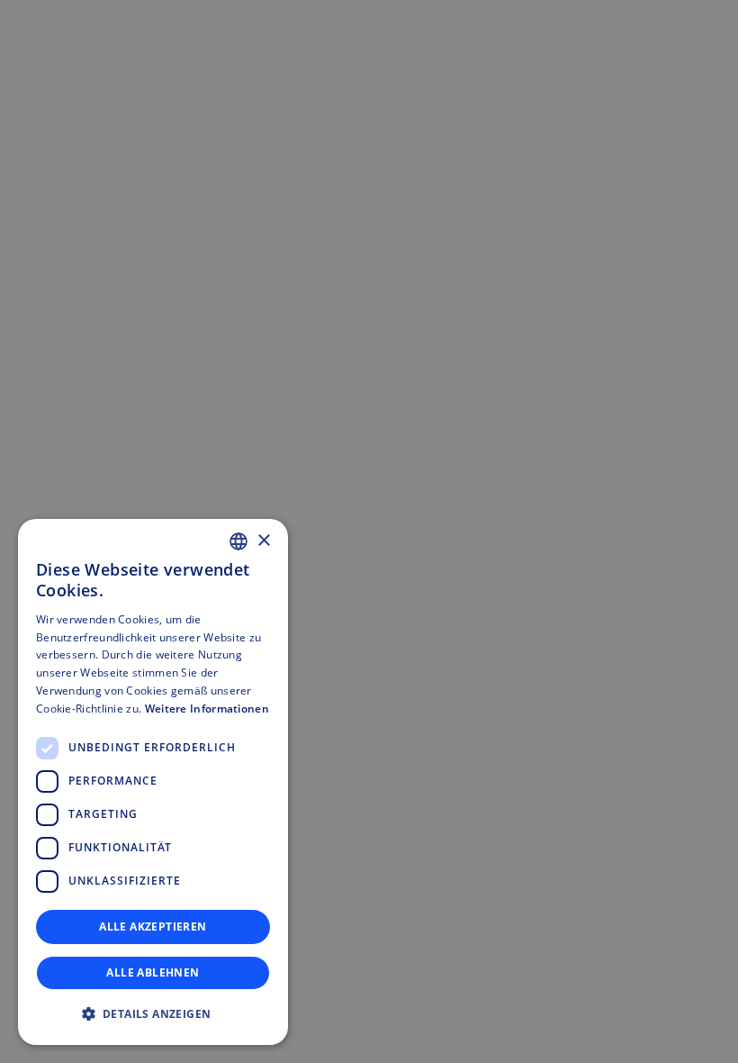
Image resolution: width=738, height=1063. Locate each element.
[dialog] (153, 782)
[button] (153, 1014)
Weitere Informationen (207, 708)
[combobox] (239, 541)
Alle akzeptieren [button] (152, 926)
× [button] (263, 541)
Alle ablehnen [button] (152, 972)
